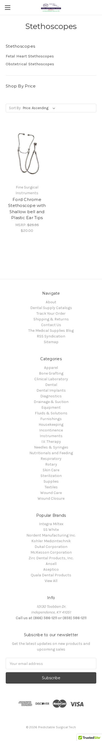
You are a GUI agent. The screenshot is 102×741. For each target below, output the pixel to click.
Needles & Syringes (51, 447)
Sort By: (15, 108)
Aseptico (51, 569)
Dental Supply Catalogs (51, 308)
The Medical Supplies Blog (51, 330)
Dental (51, 384)
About (51, 302)
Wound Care (51, 492)
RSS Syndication (51, 336)
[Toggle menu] (7, 7)
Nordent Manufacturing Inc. (51, 535)
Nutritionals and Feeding (51, 453)
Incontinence (51, 430)
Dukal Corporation (51, 546)
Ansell (51, 563)
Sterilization (51, 475)
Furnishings (51, 419)
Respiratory (51, 458)
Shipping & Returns (51, 319)
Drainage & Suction (51, 401)
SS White (51, 529)
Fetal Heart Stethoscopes (30, 56)
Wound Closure (51, 498)
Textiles (51, 487)
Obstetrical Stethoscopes (30, 63)
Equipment (51, 407)
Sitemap (51, 342)
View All (51, 580)
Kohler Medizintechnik (51, 541)
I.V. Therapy (51, 441)
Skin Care (51, 470)
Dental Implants (51, 390)
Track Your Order (51, 313)
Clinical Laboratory (51, 379)
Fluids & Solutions (51, 413)
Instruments (51, 436)
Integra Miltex (51, 524)
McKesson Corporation (51, 552)
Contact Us (51, 325)
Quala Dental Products (51, 575)
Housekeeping (51, 424)
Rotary (51, 464)
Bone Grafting (51, 373)
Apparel (51, 367)
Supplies (51, 481)
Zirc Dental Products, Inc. (51, 558)
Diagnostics (51, 396)
